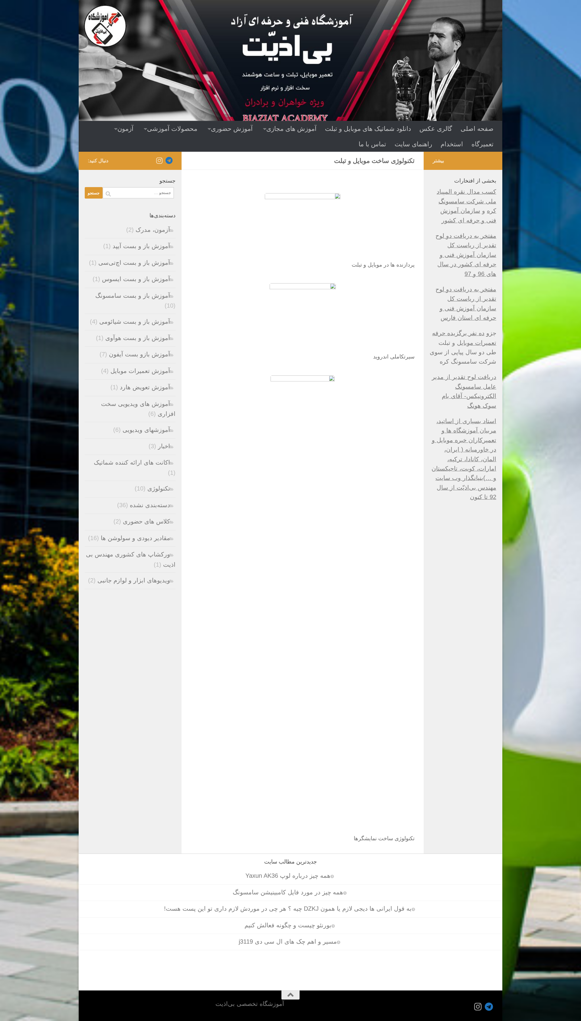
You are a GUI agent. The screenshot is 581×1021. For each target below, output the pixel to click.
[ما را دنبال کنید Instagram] (159, 160)
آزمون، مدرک (153, 229)
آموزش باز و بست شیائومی (134, 321)
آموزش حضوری (232, 128)
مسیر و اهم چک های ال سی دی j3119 (288, 941)
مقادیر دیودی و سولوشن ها (135, 538)
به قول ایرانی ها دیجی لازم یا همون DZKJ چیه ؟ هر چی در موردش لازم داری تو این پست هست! (288, 908)
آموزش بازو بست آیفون (139, 354)
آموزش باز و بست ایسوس (136, 279)
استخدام (452, 144)
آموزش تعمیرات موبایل (140, 371)
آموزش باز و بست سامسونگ (132, 295)
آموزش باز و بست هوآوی (137, 338)
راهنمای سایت (413, 144)
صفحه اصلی (477, 128)
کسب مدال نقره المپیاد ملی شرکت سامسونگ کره (466, 201)
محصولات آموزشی (172, 128)
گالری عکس (435, 128)
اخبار (164, 446)
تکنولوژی (158, 488)
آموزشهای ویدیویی (146, 429)
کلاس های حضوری (146, 521)
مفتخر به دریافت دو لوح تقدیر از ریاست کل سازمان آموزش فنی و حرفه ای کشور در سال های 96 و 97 (465, 254)
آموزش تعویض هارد (145, 387)
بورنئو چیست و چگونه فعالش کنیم (288, 925)
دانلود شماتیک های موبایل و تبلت (368, 128)
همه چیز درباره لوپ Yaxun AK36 (287, 875)
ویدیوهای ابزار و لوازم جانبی (133, 580)
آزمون (125, 128)
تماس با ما (372, 144)
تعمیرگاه (482, 144)
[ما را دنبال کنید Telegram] (168, 160)
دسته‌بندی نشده (150, 505)
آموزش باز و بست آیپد (141, 246)
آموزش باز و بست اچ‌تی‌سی (134, 262)
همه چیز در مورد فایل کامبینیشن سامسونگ (288, 892)
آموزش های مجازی (291, 128)
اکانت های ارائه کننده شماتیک (132, 462)
